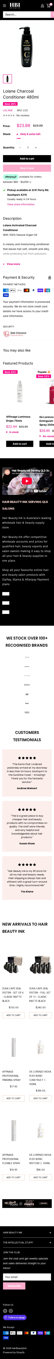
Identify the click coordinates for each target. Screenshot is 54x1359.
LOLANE (8, 110)
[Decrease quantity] (20, 148)
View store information (20, 204)
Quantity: (9, 147)
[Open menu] (4, 5)
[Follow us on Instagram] (11, 1311)
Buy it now (27, 168)
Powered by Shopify (13, 1352)
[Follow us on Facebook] (5, 1311)
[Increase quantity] (36, 148)
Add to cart (27, 158)
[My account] (42, 5)
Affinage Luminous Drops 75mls (18, 418)
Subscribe (14, 1285)
